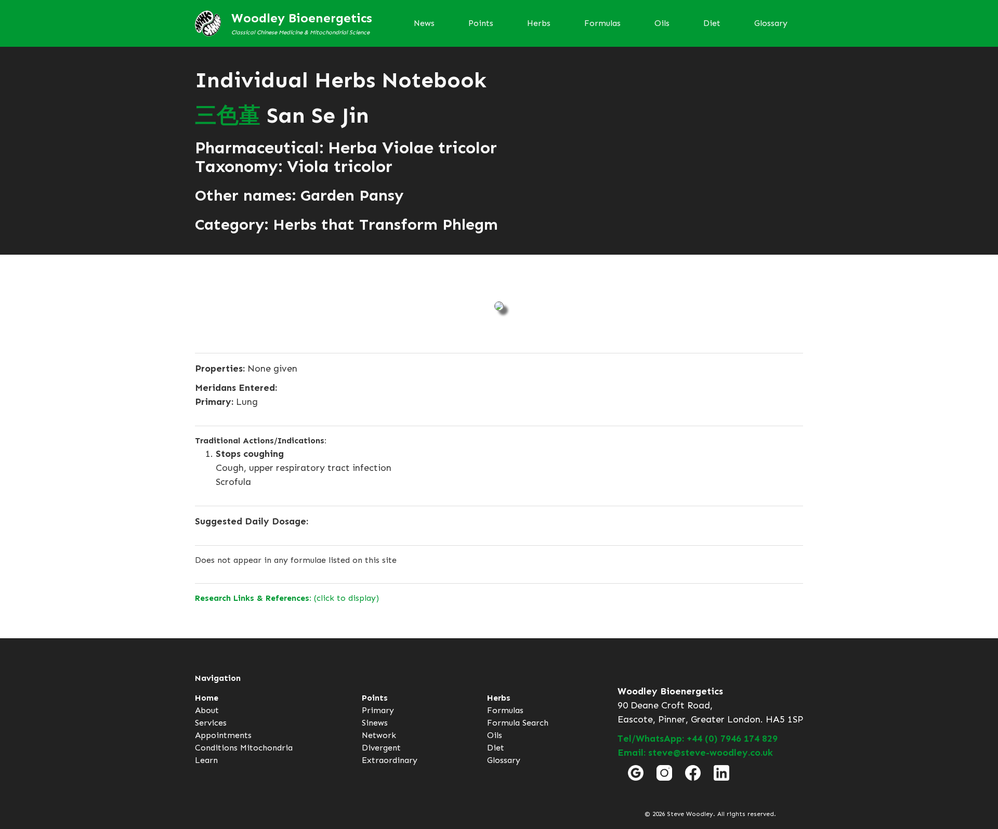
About (207, 710)
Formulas (602, 23)
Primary (378, 710)
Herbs (538, 23)
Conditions (216, 748)
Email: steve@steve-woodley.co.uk (695, 752)
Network (379, 735)
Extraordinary (389, 760)
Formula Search (517, 723)
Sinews (375, 723)
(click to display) (287, 598)
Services (211, 723)
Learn (206, 760)
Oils (661, 23)
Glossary (770, 23)
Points (480, 23)
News (424, 23)
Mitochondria (266, 748)
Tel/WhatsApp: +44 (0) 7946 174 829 (698, 738)
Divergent (381, 748)
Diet (711, 23)
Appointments (223, 735)
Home (206, 698)
